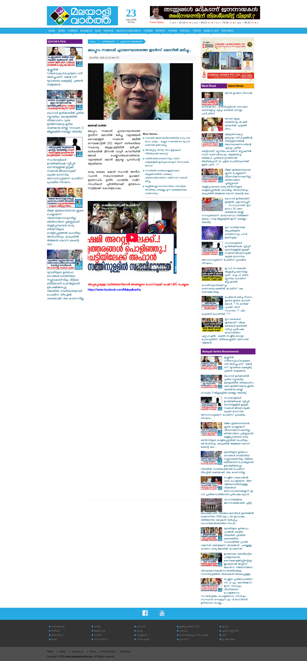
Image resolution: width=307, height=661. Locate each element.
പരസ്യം (183, 631)
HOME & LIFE (211, 30)
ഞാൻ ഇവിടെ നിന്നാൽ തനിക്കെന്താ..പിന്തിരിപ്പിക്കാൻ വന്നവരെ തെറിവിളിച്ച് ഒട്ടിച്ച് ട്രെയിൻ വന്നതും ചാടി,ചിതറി (227, 104)
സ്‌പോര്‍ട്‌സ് (101, 639)
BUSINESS (86, 30)
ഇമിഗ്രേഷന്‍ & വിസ (190, 627)
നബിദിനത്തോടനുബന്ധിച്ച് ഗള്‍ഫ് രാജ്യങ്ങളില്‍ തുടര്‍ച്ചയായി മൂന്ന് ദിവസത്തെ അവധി (167, 162)
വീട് (224, 635)
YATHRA (172, 30)
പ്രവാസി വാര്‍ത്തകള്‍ (131, 42)
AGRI (98, 30)
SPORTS (160, 30)
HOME (51, 30)
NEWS (61, 30)
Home (50, 651)
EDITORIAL (227, 30)
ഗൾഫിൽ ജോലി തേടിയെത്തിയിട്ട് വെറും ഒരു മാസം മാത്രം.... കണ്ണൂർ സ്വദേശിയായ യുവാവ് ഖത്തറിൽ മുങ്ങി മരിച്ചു (167, 142)
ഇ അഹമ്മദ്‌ (228, 639)
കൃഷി (53, 639)
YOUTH (197, 30)
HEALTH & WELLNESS (128, 30)
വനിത (97, 627)
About (62, 651)
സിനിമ (97, 635)
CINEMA (148, 30)
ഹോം (93, 42)
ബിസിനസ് (57, 635)
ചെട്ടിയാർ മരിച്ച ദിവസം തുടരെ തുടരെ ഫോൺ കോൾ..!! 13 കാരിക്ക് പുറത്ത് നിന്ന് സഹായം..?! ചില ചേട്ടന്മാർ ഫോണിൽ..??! (227, 306)
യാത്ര (139, 631)
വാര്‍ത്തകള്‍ (108, 42)
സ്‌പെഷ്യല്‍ (142, 639)
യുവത (225, 627)
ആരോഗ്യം (99, 631)
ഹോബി (140, 627)
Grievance (125, 651)
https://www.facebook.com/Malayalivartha (114, 290)
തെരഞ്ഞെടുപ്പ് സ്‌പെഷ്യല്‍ (193, 635)
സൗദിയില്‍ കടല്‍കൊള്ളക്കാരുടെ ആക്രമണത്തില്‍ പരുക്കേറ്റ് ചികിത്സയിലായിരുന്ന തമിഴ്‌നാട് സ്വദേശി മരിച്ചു (166, 176)
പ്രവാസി (183, 639)
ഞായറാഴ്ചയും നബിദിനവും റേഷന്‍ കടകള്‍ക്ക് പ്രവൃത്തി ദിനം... (236, 124)
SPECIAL (185, 30)
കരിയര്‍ (55, 631)
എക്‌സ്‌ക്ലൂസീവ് (230, 631)
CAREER (72, 30)
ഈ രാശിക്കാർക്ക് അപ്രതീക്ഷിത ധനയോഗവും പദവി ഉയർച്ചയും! (236, 233)
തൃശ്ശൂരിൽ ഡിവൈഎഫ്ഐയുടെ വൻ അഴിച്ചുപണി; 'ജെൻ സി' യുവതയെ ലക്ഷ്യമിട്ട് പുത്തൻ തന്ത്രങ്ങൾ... (65, 77)
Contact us (77, 651)
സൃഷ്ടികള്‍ (141, 635)
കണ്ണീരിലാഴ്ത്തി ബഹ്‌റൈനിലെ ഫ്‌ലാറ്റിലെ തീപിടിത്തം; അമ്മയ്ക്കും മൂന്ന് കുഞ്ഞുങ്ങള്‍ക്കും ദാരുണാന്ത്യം (166, 190)
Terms (93, 651)
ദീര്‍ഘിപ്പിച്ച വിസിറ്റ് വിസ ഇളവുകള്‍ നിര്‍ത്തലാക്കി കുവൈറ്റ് (163, 152)
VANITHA (109, 30)
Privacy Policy (108, 651)
